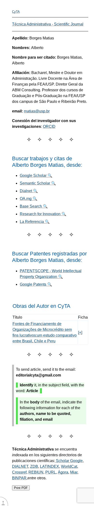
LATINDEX (49, 466)
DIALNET (20, 466)
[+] (80, 332)
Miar (73, 472)
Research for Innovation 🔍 (43, 214)
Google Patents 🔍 (36, 284)
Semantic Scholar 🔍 (38, 183)
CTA (16, 11)
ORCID (49, 126)
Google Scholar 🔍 (36, 175)
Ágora (63, 472)
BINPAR (19, 478)
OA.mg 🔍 (28, 199)
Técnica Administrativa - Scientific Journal (47, 24)
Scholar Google (69, 461)
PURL (50, 472)
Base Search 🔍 (34, 206)
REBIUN (35, 472)
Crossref (19, 472)
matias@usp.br (37, 111)
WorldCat (69, 466)
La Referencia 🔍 (35, 222)
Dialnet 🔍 (29, 191)
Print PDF (21, 488)
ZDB (34, 466)
